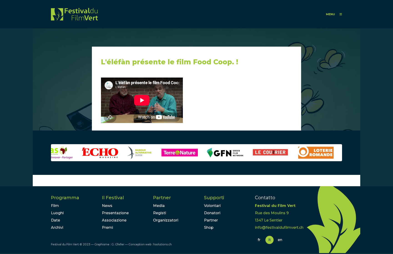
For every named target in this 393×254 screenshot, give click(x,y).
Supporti (214, 197)
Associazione (114, 220)
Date (55, 220)
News (107, 206)
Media (159, 206)
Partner (162, 197)
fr (259, 240)
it (269, 240)
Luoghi (57, 213)
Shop (209, 227)
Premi (107, 227)
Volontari (212, 206)
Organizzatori (165, 220)
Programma (65, 197)
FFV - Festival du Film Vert (74, 14)
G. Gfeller (117, 244)
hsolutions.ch (162, 244)
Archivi (57, 227)
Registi (159, 213)
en (280, 240)
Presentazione (115, 213)
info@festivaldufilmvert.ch (279, 227)
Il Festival (113, 197)
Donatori (212, 213)
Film (55, 206)
